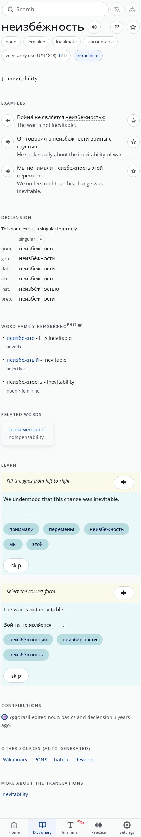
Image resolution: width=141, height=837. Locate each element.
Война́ (25, 117)
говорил (36, 138)
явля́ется (53, 117)
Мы (21, 167)
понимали (40, 167)
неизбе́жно (21, 337)
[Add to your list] (133, 27)
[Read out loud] (94, 27)
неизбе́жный (23, 359)
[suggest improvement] (116, 27)
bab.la (61, 759)
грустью (27, 146)
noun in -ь (88, 55)
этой (97, 167)
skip (16, 565)
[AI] (132, 9)
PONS (40, 759)
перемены (30, 175)
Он (21, 138)
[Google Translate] (117, 9)
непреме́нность (27, 429)
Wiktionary (15, 759)
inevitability (14, 794)
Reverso (84, 759)
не (38, 117)
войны (98, 138)
